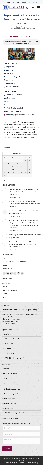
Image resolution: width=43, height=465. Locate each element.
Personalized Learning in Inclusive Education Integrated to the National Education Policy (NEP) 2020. (24, 192)
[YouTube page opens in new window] (7, 273)
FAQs (4, 383)
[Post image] (4, 190)
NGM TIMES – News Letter (11, 358)
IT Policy (5, 378)
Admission (6, 364)
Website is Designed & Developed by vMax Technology (21, 463)
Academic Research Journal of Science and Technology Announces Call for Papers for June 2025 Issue (23, 244)
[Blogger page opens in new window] (18, 273)
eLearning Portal (7, 408)
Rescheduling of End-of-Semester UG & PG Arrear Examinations (23, 212)
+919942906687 (15, 319)
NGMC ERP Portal (8, 348)
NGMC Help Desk (8, 353)
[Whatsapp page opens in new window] (22, 273)
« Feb (4, 180)
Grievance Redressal (9, 403)
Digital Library (7, 334)
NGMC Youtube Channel (10, 339)
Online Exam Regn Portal (10, 394)
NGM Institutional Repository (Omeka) (15, 413)
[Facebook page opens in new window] (4, 273)
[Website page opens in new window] (14, 273)
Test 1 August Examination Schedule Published (25, 235)
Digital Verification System (11, 389)
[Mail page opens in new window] (11, 273)
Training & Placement (9, 373)
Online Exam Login (8, 398)
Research (5, 369)
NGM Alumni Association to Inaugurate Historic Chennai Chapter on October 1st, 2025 (24, 202)
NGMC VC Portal (7, 344)
